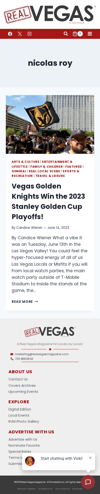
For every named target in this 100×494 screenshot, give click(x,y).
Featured (73, 167)
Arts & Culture (25, 162)
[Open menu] (89, 34)
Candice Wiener (29, 227)
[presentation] (50, 124)
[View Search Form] (65, 33)
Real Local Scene (44, 171)
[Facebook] (10, 34)
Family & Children (46, 167)
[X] (20, 34)
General (19, 171)
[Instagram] (29, 34)
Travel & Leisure (50, 176)
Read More (25, 301)
